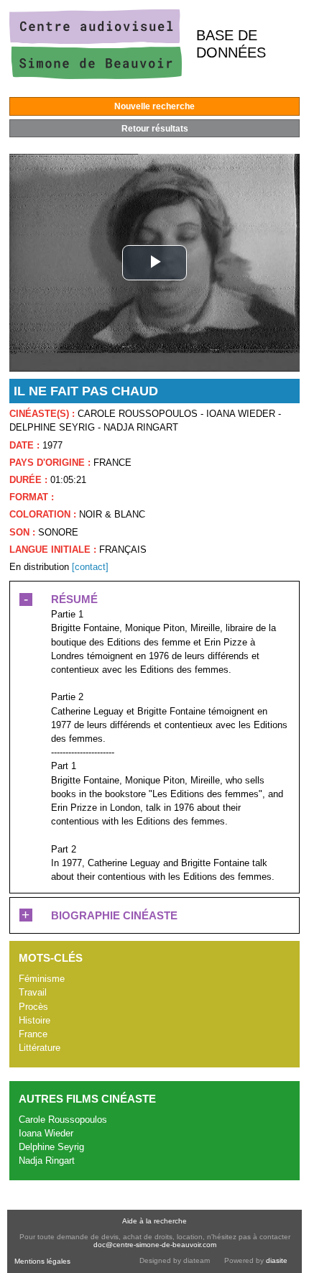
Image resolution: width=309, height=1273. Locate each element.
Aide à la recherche (154, 1221)
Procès (33, 1006)
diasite (276, 1260)
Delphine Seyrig (51, 1146)
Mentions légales (42, 1261)
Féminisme (42, 978)
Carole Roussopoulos (63, 1119)
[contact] (90, 566)
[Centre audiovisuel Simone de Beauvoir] (95, 75)
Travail (33, 992)
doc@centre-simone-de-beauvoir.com (154, 1245)
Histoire (34, 1020)
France (33, 1034)
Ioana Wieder (46, 1133)
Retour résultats (154, 128)
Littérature (39, 1047)
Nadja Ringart (47, 1160)
